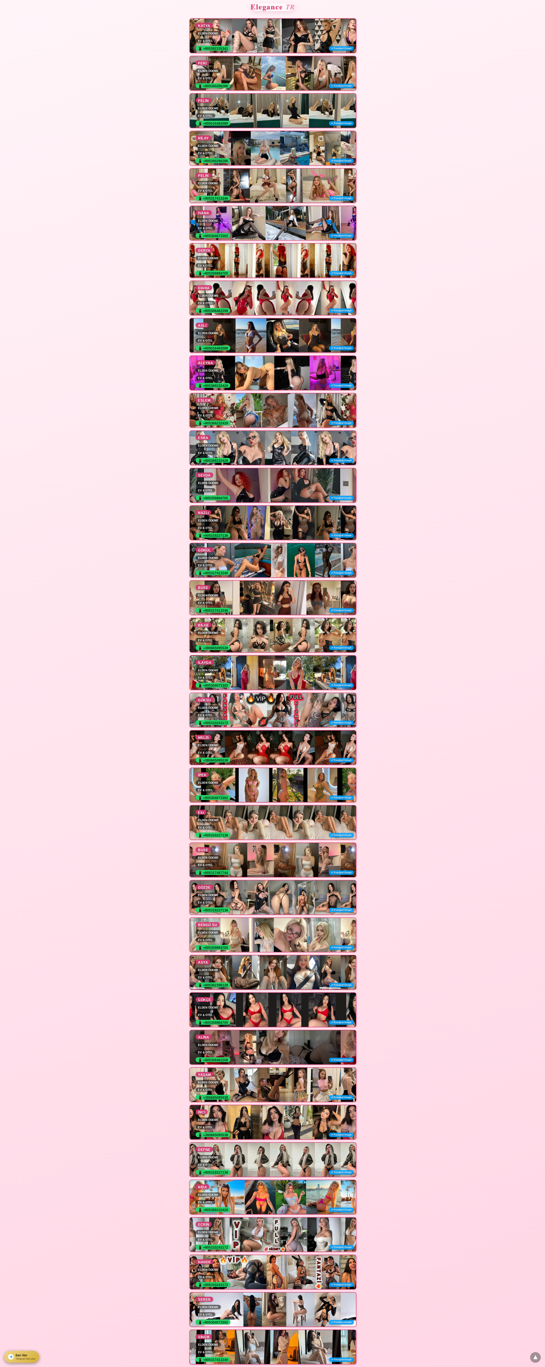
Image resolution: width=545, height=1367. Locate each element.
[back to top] (535, 1357)
